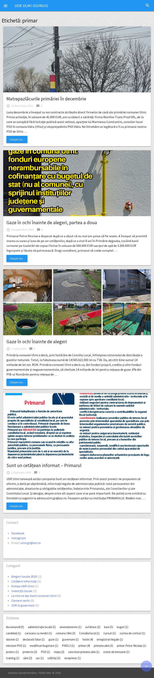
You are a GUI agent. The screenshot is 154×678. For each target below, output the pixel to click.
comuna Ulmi (65, 633)
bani (108, 627)
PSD (45, 652)
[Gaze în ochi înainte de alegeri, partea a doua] (77, 183)
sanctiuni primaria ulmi (83, 652)
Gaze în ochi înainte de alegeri (36, 341)
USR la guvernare (22, 605)
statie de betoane (116, 652)
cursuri (109, 633)
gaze (53, 639)
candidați (13, 633)
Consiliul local (89, 633)
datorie (12, 639)
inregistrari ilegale (110, 639)
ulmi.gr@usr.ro (30, 543)
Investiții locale (21, 591)
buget (122, 627)
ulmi (27, 658)
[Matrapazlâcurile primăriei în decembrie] (77, 59)
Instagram (18, 538)
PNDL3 (68, 646)
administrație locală (42, 627)
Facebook (17, 533)
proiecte (30, 652)
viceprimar (72, 658)
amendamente (70, 627)
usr (40, 658)
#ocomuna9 (15, 627)
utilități (54, 658)
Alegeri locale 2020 (24, 576)
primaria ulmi (103, 646)
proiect (12, 652)
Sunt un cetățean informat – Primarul (43, 465)
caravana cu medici (38, 633)
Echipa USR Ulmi (22, 586)
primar (84, 646)
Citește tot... (17, 139)
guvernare (70, 639)
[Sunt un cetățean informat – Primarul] (77, 426)
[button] (5, 5)
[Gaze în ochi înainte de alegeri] (77, 302)
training (12, 658)
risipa (59, 652)
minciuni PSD (16, 646)
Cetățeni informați (23, 581)
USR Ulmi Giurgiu (31, 5)
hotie (88, 639)
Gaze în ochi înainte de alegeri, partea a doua (51, 222)
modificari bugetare (44, 646)
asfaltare (92, 627)
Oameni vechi (20, 600)
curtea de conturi (132, 633)
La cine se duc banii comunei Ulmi (34, 596)
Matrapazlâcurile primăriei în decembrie (46, 99)
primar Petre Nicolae (131, 646)
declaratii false (34, 639)
